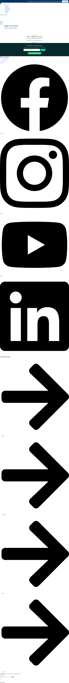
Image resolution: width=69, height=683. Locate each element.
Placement (7, 10)
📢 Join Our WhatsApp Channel (34, 53)
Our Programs (8, 8)
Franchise (7, 9)
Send (13, 676)
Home (7, 5)
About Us (7, 6)
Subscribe (43, 49)
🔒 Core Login (65, 1)
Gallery (7, 11)
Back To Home (34, 42)
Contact (7, 12)
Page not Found (12, 28)
